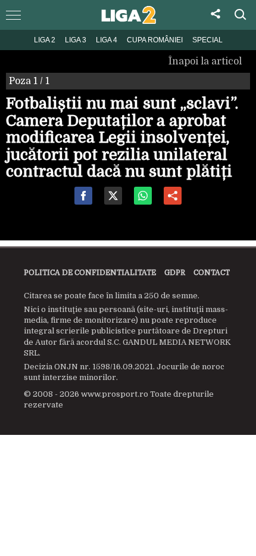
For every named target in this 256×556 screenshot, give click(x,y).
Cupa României (155, 40)
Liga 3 (75, 40)
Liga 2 (44, 40)
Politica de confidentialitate (90, 272)
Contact (211, 272)
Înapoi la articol (206, 61)
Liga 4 (106, 40)
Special (207, 40)
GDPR (174, 272)
